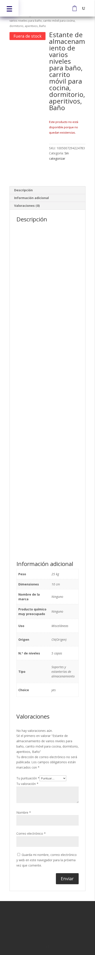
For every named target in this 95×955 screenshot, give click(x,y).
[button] (9, 8)
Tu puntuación (28, 778)
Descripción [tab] (23, 190)
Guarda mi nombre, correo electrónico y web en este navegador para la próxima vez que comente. (46, 860)
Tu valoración (27, 784)
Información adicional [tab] (31, 198)
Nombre (23, 812)
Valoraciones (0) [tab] (27, 205)
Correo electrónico (31, 833)
